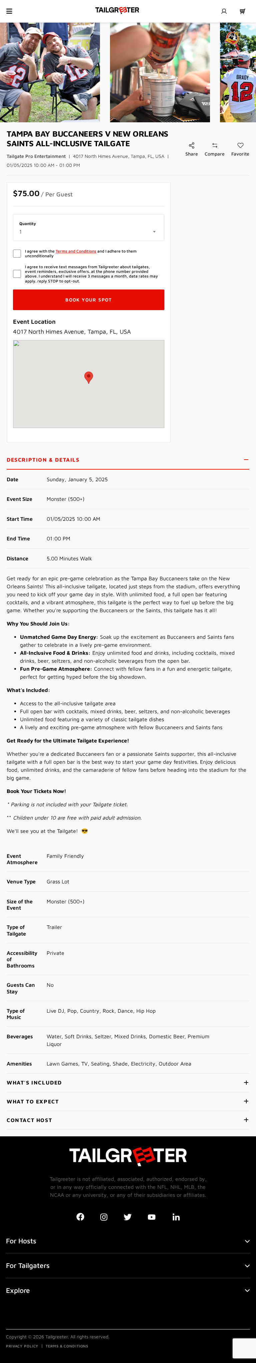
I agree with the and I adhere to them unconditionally (81, 253)
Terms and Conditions (76, 251)
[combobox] (88, 231)
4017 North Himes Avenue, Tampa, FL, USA (118, 156)
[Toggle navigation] (9, 11)
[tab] (128, 460)
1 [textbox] (20, 232)
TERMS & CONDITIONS (67, 1346)
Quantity (27, 223)
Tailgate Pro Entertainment (36, 156)
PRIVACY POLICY (22, 1346)
